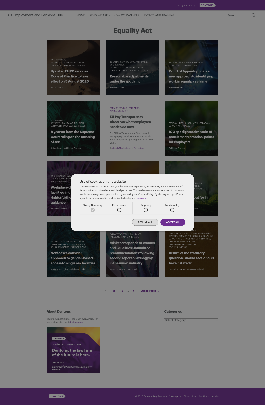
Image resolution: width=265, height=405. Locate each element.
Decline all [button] (145, 222)
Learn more (142, 197)
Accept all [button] (173, 222)
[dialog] (132, 202)
